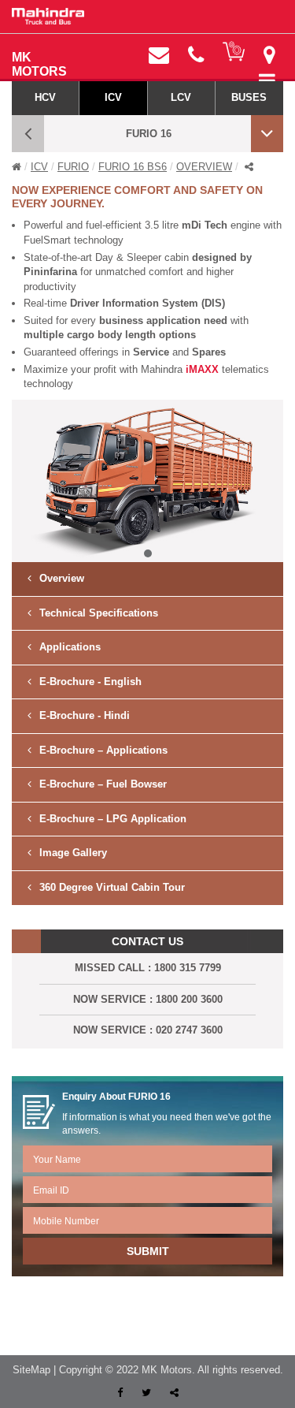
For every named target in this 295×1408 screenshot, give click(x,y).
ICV (39, 167)
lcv (181, 97)
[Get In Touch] (159, 55)
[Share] (174, 1393)
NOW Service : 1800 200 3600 (148, 999)
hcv (45, 97)
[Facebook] (121, 1393)
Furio (73, 167)
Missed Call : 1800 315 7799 (148, 968)
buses (249, 97)
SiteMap (31, 1370)
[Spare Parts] (234, 51)
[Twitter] (148, 1393)
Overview (204, 167)
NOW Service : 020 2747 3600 (148, 1030)
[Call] (196, 55)
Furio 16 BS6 (132, 167)
